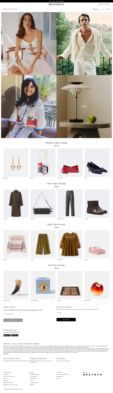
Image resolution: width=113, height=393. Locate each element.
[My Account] (103, 9)
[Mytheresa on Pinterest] (90, 374)
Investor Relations (34, 382)
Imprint (58, 378)
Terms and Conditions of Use (63, 374)
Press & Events (33, 378)
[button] (93, 9)
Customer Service (7, 372)
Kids (29, 106)
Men (84, 43)
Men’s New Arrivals (56, 184)
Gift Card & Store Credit (9, 376)
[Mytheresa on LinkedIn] (84, 374)
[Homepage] (56, 4)
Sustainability (33, 376)
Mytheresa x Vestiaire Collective (10, 384)
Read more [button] (6, 353)
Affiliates (32, 384)
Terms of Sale (59, 372)
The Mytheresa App (34, 374)
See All (56, 145)
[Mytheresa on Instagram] (92, 374)
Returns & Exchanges (8, 382)
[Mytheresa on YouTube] (95, 374)
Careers (32, 380)
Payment (5, 378)
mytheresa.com (19, 389)
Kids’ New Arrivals (56, 225)
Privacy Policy (59, 376)
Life (84, 106)
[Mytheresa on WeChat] (101, 374)
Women (29, 43)
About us (32, 372)
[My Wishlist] (106, 9)
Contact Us (6, 374)
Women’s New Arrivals (56, 143)
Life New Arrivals (56, 265)
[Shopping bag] (109, 9)
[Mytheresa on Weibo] (98, 374)
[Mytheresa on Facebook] (87, 374)
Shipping (5, 380)
